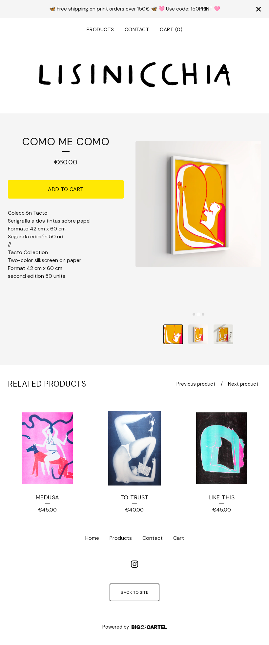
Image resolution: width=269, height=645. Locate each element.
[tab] (194, 314)
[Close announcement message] (258, 9)
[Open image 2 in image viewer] (198, 204)
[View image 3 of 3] (224, 334)
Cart (178, 538)
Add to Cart (66, 189)
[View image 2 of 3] (198, 334)
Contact (137, 29)
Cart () (171, 29)
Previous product (196, 384)
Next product (243, 384)
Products (100, 29)
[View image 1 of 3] (173, 334)
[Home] (135, 75)
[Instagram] (134, 564)
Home (92, 538)
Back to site (134, 592)
